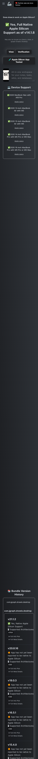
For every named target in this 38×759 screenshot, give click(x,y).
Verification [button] (23, 52)
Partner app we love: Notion (24, 4)
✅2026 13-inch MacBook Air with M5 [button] (19, 109)
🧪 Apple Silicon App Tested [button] (19, 60)
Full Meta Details (16, 639)
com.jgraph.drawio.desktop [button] (18, 602)
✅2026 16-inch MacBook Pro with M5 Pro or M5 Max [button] (19, 148)
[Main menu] (3, 3)
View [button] (11, 52)
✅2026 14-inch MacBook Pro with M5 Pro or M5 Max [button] (19, 135)
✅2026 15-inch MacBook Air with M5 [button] (19, 122)
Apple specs (19, 102)
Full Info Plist (15, 636)
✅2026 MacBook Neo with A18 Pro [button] (19, 96)
